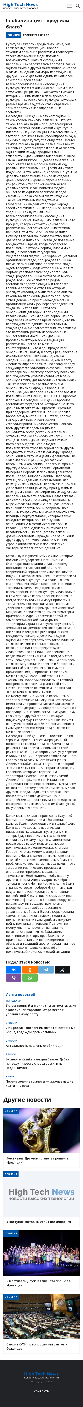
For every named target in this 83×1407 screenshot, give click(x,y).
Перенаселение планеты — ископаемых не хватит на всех (40, 1083)
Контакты (41, 1391)
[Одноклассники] (30, 970)
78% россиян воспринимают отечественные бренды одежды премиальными (40, 1030)
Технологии (13, 1000)
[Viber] (13, 978)
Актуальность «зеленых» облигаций (35, 1046)
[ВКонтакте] (13, 970)
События (14, 35)
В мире (10, 1076)
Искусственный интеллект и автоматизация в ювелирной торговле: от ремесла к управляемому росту (41, 1010)
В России (11, 1022)
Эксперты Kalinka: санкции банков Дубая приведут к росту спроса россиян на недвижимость (37, 1063)
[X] (62, 970)
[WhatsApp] (30, 978)
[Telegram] (46, 970)
